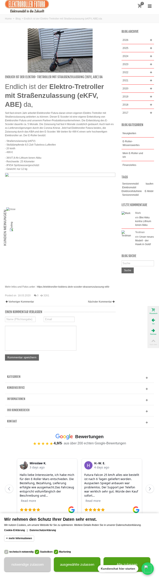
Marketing (65, 551)
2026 (125, 40)
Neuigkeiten (129, 133)
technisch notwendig (21, 551)
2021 (125, 80)
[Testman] (127, 233)
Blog (18, 18)
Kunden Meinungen (5, 228)
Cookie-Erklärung (14, 530)
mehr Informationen (20, 538)
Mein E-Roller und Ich (133, 155)
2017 (125, 112)
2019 (125, 96)
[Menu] (149, 6)
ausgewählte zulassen (77, 565)
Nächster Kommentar (100, 301)
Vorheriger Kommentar (21, 301)
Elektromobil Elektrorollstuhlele (132, 189)
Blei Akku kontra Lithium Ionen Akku (143, 221)
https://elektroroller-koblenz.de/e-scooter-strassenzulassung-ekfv (73, 286)
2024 (125, 56)
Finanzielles (129, 165)
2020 (125, 88)
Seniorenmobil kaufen (137, 183)
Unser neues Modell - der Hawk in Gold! (144, 240)
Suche (127, 270)
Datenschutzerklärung (43, 530)
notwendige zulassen (27, 565)
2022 (125, 72)
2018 (125, 104)
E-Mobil (149, 191)
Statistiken (46, 551)
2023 (125, 64)
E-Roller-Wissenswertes (131, 143)
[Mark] (126, 213)
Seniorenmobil (130, 194)
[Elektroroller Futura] (27, 6)
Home (8, 18)
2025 (125, 48)
